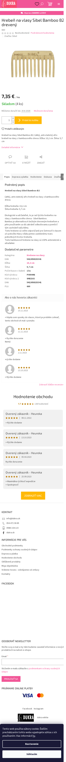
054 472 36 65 (12, 523)
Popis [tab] (7, 177)
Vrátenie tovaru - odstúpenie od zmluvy (20, 570)
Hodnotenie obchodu (33, 396)
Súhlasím (31, 754)
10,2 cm (30, 263)
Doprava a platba (10, 553)
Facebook (27, 708)
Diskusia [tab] (48, 177)
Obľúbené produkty (11, 561)
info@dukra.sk (13, 518)
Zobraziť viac (33, 495)
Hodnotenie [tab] (36, 177)
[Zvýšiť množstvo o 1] (13, 118)
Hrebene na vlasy (36, 255)
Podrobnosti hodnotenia (42, 33)
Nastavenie (31, 744)
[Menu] (59, 4)
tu (34, 736)
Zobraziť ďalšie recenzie (51, 384)
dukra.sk (10, 532)
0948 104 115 (12, 528)
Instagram (38, 708)
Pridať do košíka (30, 120)
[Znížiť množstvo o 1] (13, 122)
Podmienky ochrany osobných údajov (19, 549)
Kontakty (6, 574)
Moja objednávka (10, 566)
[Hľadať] (42, 4)
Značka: (10, 36)
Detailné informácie (11, 147)
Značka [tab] (57, 177)
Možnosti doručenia (43, 111)
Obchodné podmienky (12, 545)
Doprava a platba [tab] (20, 177)
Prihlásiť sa (11, 679)
